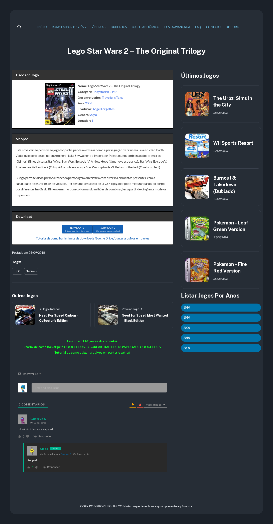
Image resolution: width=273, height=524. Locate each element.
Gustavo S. (66, 454)
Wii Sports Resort (233, 143)
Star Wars (31, 271)
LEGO (17, 271)
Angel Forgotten (104, 109)
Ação (93, 115)
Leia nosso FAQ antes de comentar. (92, 341)
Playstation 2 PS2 (105, 92)
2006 (88, 103)
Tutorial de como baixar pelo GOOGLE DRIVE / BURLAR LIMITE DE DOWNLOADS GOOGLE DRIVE (92, 347)
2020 (186, 347)
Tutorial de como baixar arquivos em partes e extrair (92, 352)
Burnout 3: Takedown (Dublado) (224, 184)
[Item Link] (197, 104)
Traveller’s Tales (112, 97)
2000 (186, 327)
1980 (186, 307)
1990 (186, 317)
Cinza (44, 448)
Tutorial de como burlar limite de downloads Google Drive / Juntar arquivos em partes (92, 238)
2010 (186, 337)
